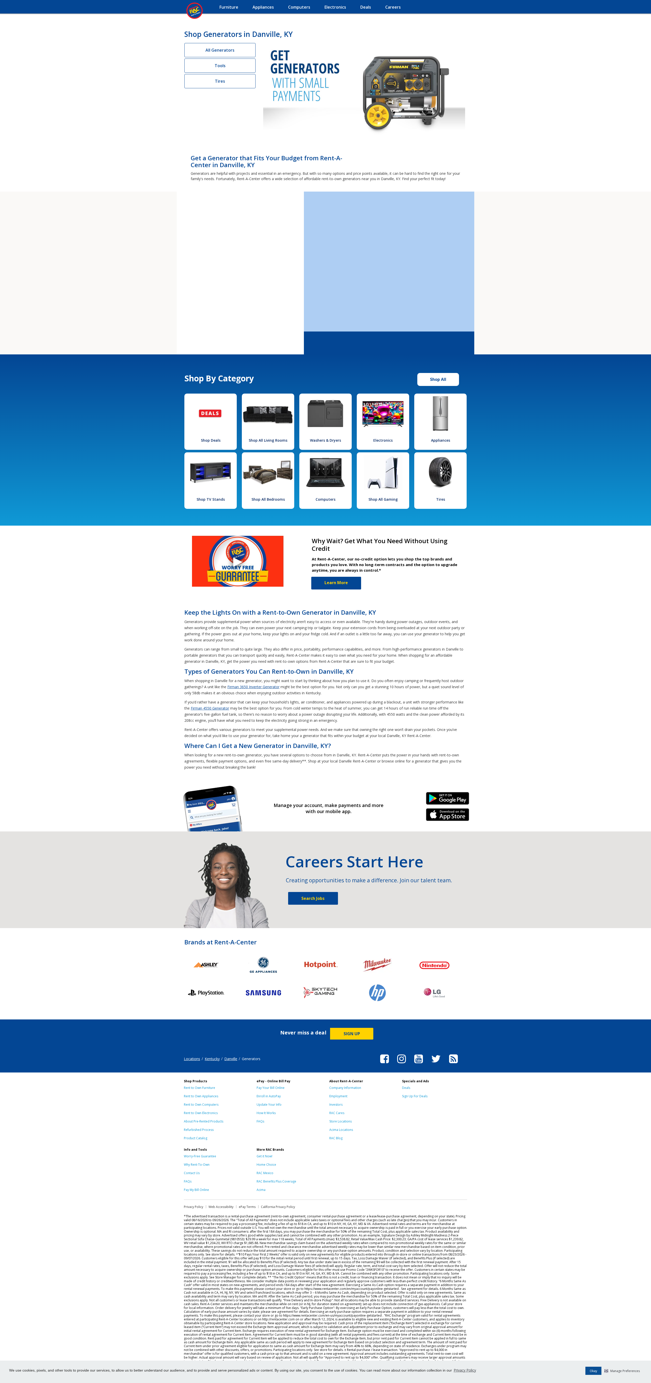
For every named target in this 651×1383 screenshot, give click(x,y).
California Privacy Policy (278, 1207)
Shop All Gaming (383, 499)
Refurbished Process (199, 1130)
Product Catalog (195, 1138)
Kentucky (212, 1058)
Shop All (438, 379)
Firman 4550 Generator (210, 708)
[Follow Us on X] (436, 1064)
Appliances (440, 440)
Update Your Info (269, 1104)
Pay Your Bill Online (271, 1088)
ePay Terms (247, 1207)
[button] (622, 1371)
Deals (406, 1088)
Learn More (336, 582)
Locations (192, 1058)
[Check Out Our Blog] (453, 1064)
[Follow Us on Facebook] (384, 1064)
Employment (338, 1096)
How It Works (266, 1113)
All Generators (219, 50)
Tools (220, 65)
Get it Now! (264, 1156)
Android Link (448, 800)
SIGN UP (352, 1033)
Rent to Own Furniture (199, 1088)
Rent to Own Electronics (201, 1113)
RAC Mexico (265, 1173)
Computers (325, 499)
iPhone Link (448, 816)
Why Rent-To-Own (197, 1164)
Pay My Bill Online (196, 1190)
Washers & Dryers (325, 440)
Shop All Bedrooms (268, 499)
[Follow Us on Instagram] (401, 1064)
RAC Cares (336, 1113)
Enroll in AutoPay (269, 1096)
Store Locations (340, 1121)
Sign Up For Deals (414, 1096)
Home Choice (266, 1164)
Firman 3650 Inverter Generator (253, 686)
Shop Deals (210, 440)
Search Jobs (312, 898)
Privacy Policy (465, 1370)
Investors (336, 1104)
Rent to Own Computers (201, 1104)
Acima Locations (341, 1130)
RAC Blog (336, 1138)
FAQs (260, 1121)
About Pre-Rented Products (203, 1121)
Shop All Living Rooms (268, 440)
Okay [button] (593, 1371)
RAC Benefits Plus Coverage (276, 1181)
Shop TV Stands (211, 499)
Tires (220, 81)
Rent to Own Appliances (201, 1096)
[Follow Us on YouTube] (418, 1064)
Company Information (345, 1088)
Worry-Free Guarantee (200, 1156)
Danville (230, 1058)
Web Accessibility (221, 1207)
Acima (261, 1190)
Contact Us (192, 1173)
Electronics (383, 440)
